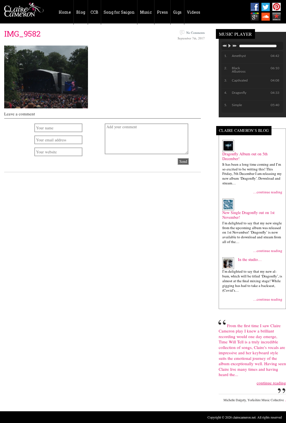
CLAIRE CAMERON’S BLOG (244, 130)
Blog (80, 12)
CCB (94, 12)
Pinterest (276, 7)
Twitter (265, 7)
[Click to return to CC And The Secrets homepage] (24, 11)
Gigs (177, 12)
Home (65, 12)
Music (146, 12)
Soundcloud (265, 17)
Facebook (255, 7)
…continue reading (267, 192)
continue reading (271, 383)
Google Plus (255, 17)
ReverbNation (276, 17)
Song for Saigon (119, 12)
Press (162, 12)
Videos (193, 12)
